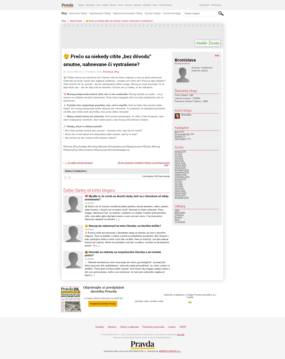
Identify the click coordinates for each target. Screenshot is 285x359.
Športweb (90, 5)
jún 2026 (179, 156)
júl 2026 (178, 154)
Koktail (105, 5)
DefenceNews (165, 5)
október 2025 (181, 174)
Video (155, 5)
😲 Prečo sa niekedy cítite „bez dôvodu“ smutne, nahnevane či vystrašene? (119, 21)
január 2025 (180, 195)
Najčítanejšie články (100, 13)
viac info (180, 334)
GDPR (183, 327)
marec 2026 (180, 163)
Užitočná (147, 5)
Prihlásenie (216, 5)
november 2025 (182, 172)
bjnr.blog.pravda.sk (182, 63)
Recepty (178, 217)
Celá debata (147, 176)
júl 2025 (178, 181)
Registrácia (204, 5)
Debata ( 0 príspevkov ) (76, 171)
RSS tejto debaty (162, 176)
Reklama (112, 327)
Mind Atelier (180, 212)
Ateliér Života (76, 21)
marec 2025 (180, 191)
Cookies (172, 327)
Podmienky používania (153, 327)
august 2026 (180, 151)
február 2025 (180, 193)
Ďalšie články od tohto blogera (89, 190)
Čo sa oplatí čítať (182, 134)
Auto (98, 5)
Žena (120, 5)
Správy (81, 5)
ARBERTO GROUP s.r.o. (170, 351)
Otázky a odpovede (129, 327)
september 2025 (182, 177)
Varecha (128, 5)
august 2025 (180, 179)
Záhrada (137, 5)
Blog (64, 13)
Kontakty (99, 327)
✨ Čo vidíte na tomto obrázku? (79, 163)
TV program (180, 222)
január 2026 (180, 167)
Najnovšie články (78, 13)
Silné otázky (180, 139)
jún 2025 (179, 184)
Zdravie (113, 5)
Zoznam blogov (153, 13)
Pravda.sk (179, 215)
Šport (177, 219)
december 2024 (182, 197)
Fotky (177, 210)
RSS (217, 56)
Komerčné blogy (172, 13)
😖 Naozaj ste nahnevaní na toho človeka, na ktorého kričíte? (123, 225)
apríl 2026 (179, 161)
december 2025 (182, 170)
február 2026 (180, 165)
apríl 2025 (179, 188)
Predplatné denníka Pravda (102, 304)
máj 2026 (179, 158)
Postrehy (179, 136)
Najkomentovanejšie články (127, 13)
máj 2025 (179, 186)
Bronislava (108, 72)
